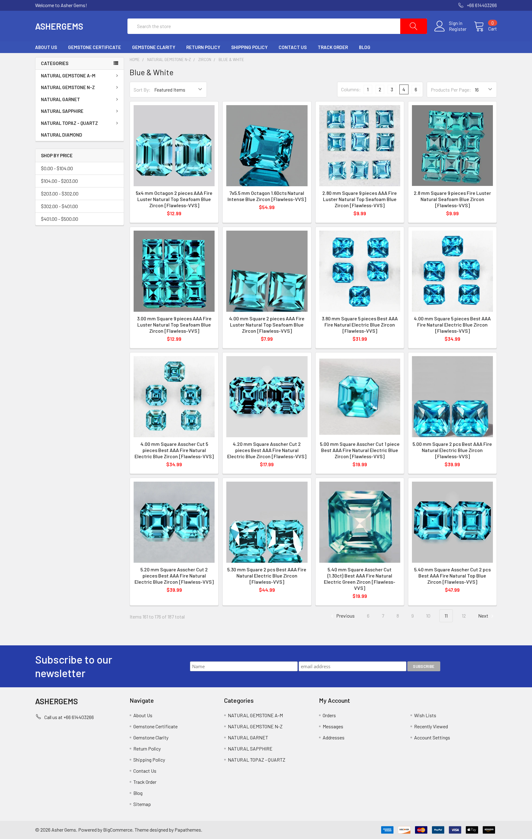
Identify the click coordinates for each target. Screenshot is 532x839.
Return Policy (203, 47)
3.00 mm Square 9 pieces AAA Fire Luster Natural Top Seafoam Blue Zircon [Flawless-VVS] (174, 324)
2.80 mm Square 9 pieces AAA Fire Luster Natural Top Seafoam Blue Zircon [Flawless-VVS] (359, 199)
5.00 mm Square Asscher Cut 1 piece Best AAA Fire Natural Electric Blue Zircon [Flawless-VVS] (360, 450)
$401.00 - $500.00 (59, 219)
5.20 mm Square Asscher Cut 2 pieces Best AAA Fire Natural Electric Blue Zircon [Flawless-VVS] (174, 575)
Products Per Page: (451, 90)
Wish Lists (425, 715)
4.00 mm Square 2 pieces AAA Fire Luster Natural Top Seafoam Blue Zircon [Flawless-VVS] (266, 324)
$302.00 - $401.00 (59, 206)
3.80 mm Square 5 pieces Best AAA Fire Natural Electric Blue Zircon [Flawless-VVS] (360, 324)
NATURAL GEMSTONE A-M (68, 75)
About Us (46, 47)
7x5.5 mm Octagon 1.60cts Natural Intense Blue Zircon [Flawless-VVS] (267, 196)
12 (464, 616)
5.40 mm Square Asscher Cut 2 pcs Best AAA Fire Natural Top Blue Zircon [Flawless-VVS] (452, 575)
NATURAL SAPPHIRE (62, 111)
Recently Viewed (431, 726)
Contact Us (293, 47)
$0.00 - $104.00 (57, 168)
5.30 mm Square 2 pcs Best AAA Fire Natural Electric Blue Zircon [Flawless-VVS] (266, 575)
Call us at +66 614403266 (69, 717)
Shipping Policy (249, 47)
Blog (364, 47)
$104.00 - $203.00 (59, 181)
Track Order (333, 47)
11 (446, 616)
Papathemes (188, 830)
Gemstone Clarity (153, 47)
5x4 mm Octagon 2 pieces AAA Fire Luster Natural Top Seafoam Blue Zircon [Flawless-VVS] (174, 199)
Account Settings (432, 737)
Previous (345, 616)
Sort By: (142, 90)
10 (428, 616)
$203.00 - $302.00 (60, 193)
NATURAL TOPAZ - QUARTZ (69, 123)
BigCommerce (117, 830)
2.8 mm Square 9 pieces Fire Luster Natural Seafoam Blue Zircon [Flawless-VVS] (452, 199)
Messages (333, 726)
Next (483, 616)
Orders (329, 715)
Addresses (334, 737)
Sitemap (142, 804)
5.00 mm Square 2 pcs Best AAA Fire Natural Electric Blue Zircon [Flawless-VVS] (452, 450)
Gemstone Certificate (94, 47)
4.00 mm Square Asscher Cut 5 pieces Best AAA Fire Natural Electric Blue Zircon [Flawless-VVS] (174, 450)
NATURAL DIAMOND (61, 135)
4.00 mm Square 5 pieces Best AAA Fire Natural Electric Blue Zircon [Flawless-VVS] (452, 324)
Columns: (351, 89)
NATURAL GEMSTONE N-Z (68, 87)
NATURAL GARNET (60, 99)
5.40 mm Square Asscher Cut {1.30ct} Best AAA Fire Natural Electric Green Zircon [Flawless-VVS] (359, 578)
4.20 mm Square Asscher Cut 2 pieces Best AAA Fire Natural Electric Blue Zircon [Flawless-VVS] (266, 450)
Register (457, 29)
